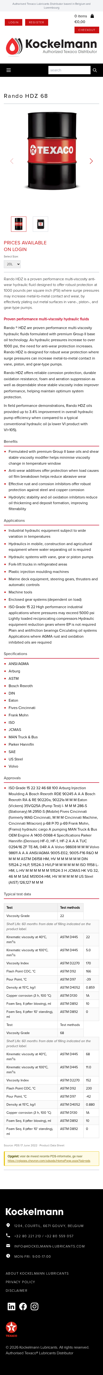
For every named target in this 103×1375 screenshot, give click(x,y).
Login (13, 22)
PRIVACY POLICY (20, 1282)
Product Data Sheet (52, 1145)
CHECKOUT (86, 30)
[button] (91, 161)
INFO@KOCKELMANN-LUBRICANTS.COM (49, 1246)
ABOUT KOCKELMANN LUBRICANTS (37, 1273)
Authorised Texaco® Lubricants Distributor (39, 1353)
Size (15, 256)
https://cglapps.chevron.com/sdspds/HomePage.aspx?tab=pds (49, 1160)
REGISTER (36, 22)
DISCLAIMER (16, 1290)
